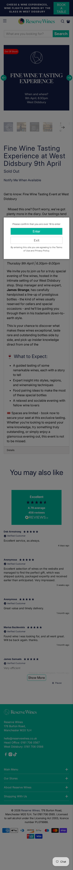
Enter (36, 231)
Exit (36, 240)
